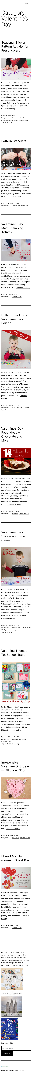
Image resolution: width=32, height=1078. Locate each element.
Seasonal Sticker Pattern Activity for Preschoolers (14, 46)
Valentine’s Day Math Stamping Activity (12, 228)
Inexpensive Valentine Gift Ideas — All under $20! (15, 766)
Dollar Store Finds (17, 407)
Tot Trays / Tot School (19, 739)
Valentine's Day (24, 120)
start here (10, 122)
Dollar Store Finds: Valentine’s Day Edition (14, 319)
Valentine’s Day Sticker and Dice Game (13, 536)
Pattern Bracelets (13, 141)
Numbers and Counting (19, 627)
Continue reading (8, 109)
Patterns (14, 205)
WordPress (20, 1070)
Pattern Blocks (13, 120)
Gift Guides (15, 838)
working (9, 632)
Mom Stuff (15, 513)
